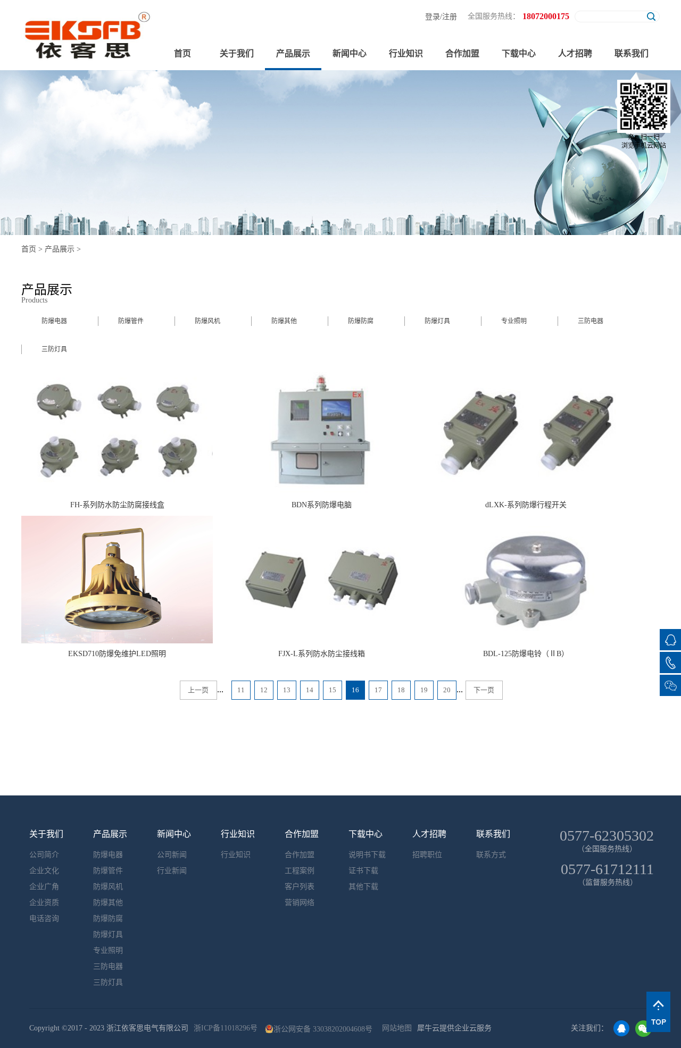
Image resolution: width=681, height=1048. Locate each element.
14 (309, 690)
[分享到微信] (643, 1028)
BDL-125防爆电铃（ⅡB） (526, 654)
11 (241, 690)
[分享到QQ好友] (621, 1028)
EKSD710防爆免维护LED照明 (117, 654)
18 (401, 690)
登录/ (433, 17)
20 (447, 690)
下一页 (484, 690)
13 (286, 690)
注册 (449, 17)
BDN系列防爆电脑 (322, 505)
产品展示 (59, 249)
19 (424, 690)
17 (378, 690)
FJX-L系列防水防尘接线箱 (321, 654)
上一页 (198, 690)
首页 (182, 53)
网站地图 (395, 1028)
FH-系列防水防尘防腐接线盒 (117, 505)
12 (264, 690)
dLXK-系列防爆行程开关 (526, 505)
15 (332, 690)
